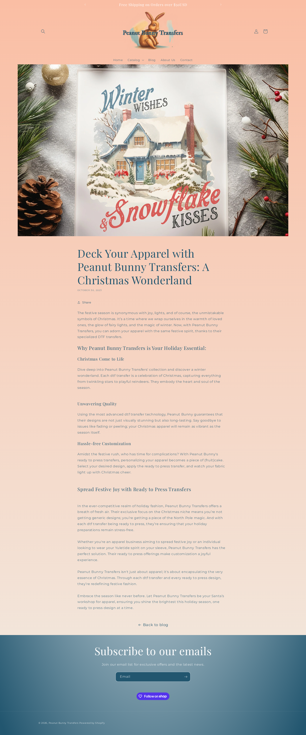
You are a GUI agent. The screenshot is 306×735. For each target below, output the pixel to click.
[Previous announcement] (85, 4)
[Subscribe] (185, 677)
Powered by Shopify (92, 722)
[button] (43, 31)
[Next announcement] (220, 4)
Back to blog (155, 625)
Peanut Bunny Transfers (63, 722)
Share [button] (86, 302)
